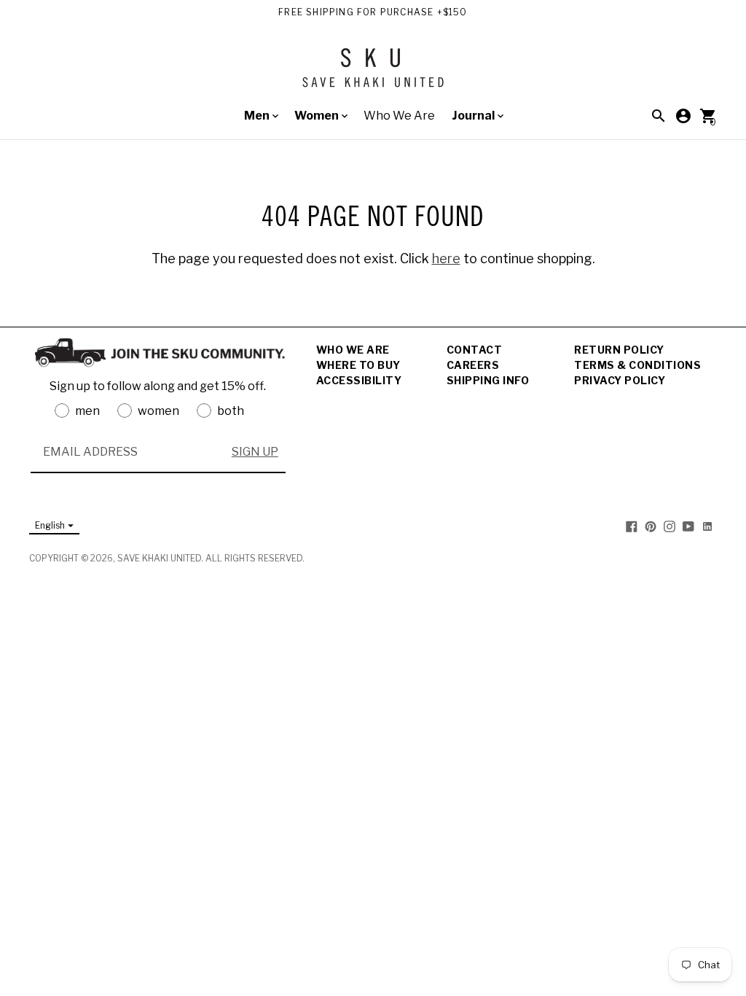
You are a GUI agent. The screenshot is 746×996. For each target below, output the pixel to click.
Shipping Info (488, 380)
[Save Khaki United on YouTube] (688, 526)
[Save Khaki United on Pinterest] (650, 526)
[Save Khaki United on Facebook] (631, 526)
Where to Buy (358, 365)
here (446, 258)
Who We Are (399, 115)
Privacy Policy (619, 380)
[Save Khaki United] (373, 73)
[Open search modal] (658, 116)
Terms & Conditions (637, 365)
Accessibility (359, 380)
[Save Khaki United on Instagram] (669, 526)
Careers (473, 365)
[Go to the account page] (683, 116)
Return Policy (619, 349)
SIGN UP (255, 452)
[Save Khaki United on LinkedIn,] (707, 526)
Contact (475, 349)
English (50, 525)
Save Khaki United (159, 558)
